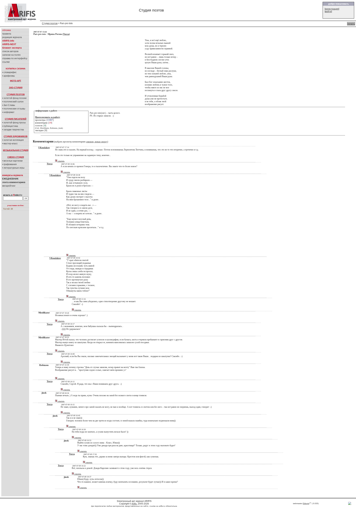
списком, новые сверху (96, 141)
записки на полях (11, 55)
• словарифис (9, 72)
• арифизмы (8, 76)
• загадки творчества (13, 129)
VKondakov (44, 147)
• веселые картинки (12, 161)
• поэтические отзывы (13, 108)
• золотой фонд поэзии (14, 98)
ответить (61, 161)
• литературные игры (13, 168)
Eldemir (306, 503)
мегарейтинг (8, 186)
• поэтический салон (13, 101)
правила (6, 33)
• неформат (8, 112)
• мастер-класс (10, 143)
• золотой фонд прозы (14, 122)
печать (351, 23)
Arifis (134, 503)
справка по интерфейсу (14, 58)
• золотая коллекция (13, 140)
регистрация (332, 9)
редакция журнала (12, 37)
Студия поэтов (49, 23)
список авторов (10, 51)
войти (328, 11)
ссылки (6, 62)
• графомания (9, 164)
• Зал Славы (8, 105)
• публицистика (10, 126)
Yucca (66, 34)
